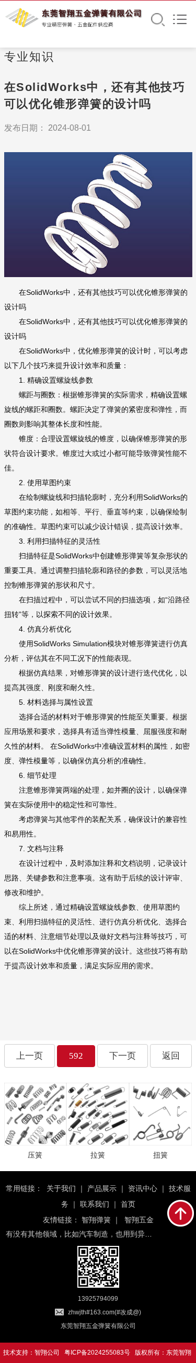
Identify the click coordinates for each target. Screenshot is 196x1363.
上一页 (29, 1056)
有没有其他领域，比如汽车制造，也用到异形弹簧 (86, 1232)
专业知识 (29, 56)
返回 (171, 1056)
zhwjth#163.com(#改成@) (104, 1312)
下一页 (122, 1056)
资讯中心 (142, 1188)
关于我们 (61, 1188)
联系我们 (94, 1204)
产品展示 (102, 1188)
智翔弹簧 (96, 1220)
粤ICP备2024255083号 (97, 1352)
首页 (128, 1204)
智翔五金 (139, 1220)
